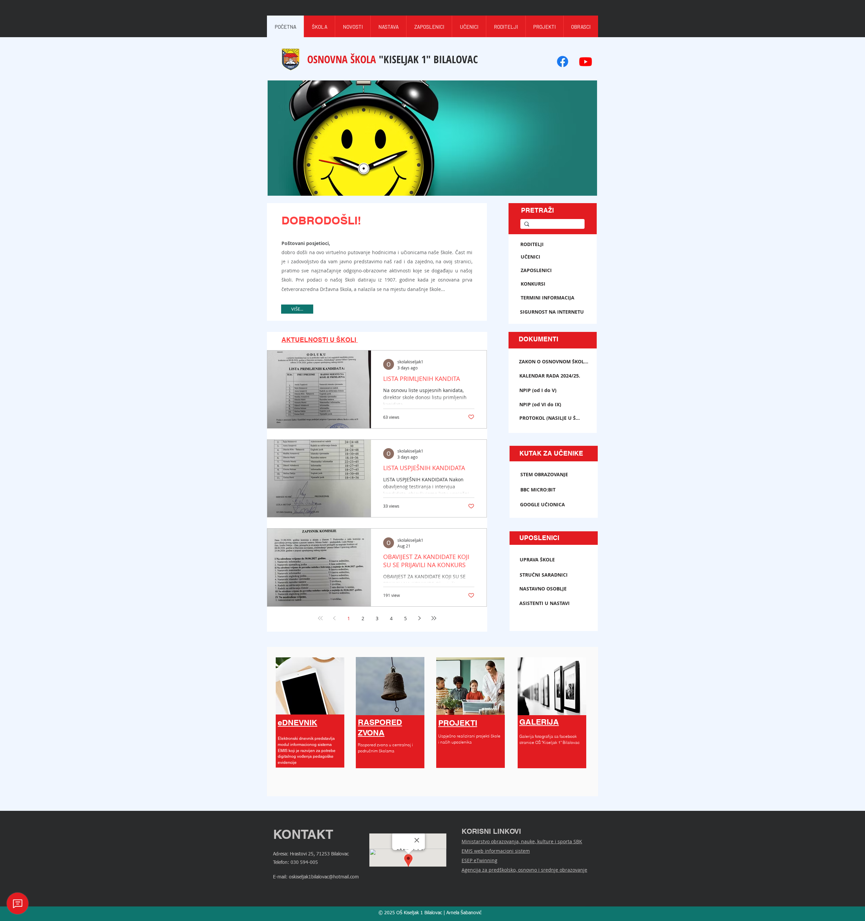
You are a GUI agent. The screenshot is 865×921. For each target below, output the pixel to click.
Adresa (280, 854)
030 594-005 (304, 862)
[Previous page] (334, 618)
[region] (310, 723)
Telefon (280, 862)
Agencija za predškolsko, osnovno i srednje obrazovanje (524, 870)
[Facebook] (562, 61)
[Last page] (434, 618)
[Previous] (283, 262)
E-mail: (281, 877)
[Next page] (420, 618)
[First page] (320, 618)
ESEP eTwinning (479, 860)
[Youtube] (585, 61)
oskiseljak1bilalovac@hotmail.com (324, 877)
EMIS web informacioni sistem (496, 851)
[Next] (470, 262)
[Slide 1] (377, 306)
